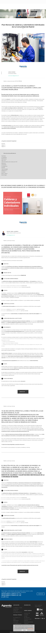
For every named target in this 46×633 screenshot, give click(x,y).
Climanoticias (3, 164)
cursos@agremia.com (17, 623)
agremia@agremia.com (17, 612)
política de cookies (30, 628)
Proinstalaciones (4, 166)
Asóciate (25, 616)
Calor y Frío (3, 160)
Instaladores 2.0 (4, 170)
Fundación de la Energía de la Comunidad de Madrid (13, 275)
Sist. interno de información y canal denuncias (27, 619)
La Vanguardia (4, 157)
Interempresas (4, 158)
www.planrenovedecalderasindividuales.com (14, 331)
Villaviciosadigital (4, 169)
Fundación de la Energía (31, 100)
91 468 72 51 (5, 596)
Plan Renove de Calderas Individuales (16, 384)
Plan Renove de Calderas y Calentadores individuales (18, 132)
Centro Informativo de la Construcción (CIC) (9, 161)
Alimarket (3, 167)
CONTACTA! (40, 593)
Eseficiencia (3, 163)
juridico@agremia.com (11, 235)
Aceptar (24, 630)
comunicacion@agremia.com (13, 75)
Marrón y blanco (4, 173)
